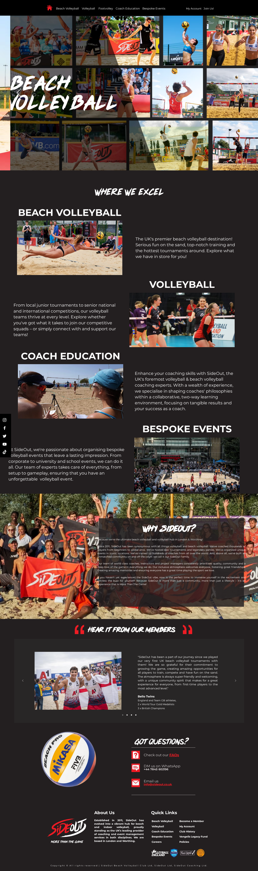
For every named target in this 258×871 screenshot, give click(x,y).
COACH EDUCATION (70, 356)
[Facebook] (4, 428)
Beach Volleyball (67, 8)
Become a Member (191, 821)
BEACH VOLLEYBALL (69, 212)
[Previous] (19, 93)
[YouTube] (4, 444)
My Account (187, 826)
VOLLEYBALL (182, 284)
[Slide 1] (122, 715)
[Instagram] (4, 420)
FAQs (174, 755)
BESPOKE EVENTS (187, 429)
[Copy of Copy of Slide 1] (131, 715)
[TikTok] (4, 452)
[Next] (239, 93)
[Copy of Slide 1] (127, 715)
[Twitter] (4, 436)
